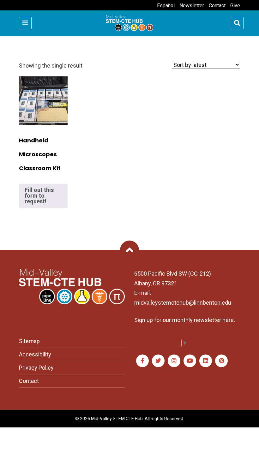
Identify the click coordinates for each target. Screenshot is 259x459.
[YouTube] (190, 361)
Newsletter (191, 6)
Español (166, 6)
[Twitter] (158, 361)
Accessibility (35, 354)
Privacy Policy (36, 367)
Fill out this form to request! (39, 196)
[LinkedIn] (205, 361)
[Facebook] (142, 361)
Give (235, 6)
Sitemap (29, 341)
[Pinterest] (221, 361)
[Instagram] (174, 361)
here (228, 320)
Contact (217, 6)
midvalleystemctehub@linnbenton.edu (182, 302)
